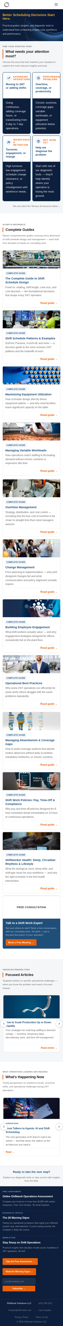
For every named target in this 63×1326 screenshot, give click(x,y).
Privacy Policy (21, 1317)
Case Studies (44, 1310)
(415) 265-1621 (45, 1303)
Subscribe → (18, 1288)
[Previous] (3, 1023)
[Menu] (56, 4)
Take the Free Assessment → (20, 1261)
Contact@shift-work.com (19, 1310)
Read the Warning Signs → (19, 1271)
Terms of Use (42, 1317)
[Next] (59, 1023)
